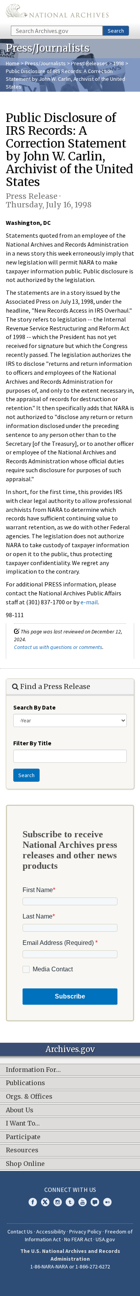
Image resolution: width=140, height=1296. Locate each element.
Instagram (57, 1202)
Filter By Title (32, 743)
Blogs (95, 1202)
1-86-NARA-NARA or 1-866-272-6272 (70, 1266)
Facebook (32, 1202)
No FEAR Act (78, 1239)
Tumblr (70, 1202)
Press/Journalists (45, 63)
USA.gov (105, 1239)
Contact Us (20, 1231)
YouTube (82, 1202)
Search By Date (34, 707)
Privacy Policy (85, 1231)
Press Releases (89, 63)
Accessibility (51, 1231)
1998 (118, 63)
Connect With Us (70, 1189)
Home (12, 63)
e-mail (89, 602)
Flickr (107, 1202)
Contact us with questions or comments (58, 647)
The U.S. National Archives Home (57, 12)
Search (116, 30)
